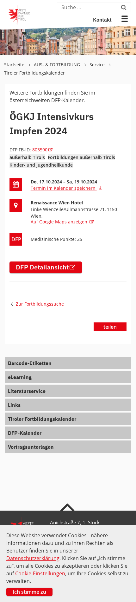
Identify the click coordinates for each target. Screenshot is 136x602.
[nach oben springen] (68, 506)
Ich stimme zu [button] (29, 591)
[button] (125, 19)
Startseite (15, 65)
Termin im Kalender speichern (64, 188)
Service (98, 65)
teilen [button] (110, 326)
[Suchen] (125, 7)
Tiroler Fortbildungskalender (34, 73)
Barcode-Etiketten (30, 363)
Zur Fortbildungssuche (40, 304)
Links (14, 405)
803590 (39, 150)
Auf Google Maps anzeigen (60, 222)
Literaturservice (27, 391)
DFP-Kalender (24, 433)
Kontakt (102, 20)
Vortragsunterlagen (31, 447)
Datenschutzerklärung (32, 558)
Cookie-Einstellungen (40, 573)
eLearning (20, 377)
